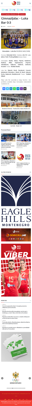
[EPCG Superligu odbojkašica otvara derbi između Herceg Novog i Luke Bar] (8, 155)
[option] (16, 377)
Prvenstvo (22, 14)
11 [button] (20, 388)
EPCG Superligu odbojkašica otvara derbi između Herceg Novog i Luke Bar (8, 162)
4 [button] (11, 388)
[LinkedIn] (10, 88)
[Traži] (30, 4)
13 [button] (23, 388)
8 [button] (16, 388)
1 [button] (7, 388)
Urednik (3, 26)
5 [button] (12, 388)
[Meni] (2, 4)
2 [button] (8, 388)
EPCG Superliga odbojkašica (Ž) (10, 14)
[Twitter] (7, 88)
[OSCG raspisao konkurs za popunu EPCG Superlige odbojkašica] (24, 156)
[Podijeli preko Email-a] (24, 88)
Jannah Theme (4, 401)
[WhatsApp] (14, 88)
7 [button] (15, 388)
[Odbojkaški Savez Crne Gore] (16, 3)
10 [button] (19, 388)
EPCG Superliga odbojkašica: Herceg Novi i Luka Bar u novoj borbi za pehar (24, 144)
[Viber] (21, 88)
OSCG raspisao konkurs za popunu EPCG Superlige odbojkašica (23, 164)
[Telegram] (17, 88)
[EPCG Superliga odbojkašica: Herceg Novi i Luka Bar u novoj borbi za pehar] (24, 138)
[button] (2, 378)
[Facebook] (3, 88)
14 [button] (24, 388)
